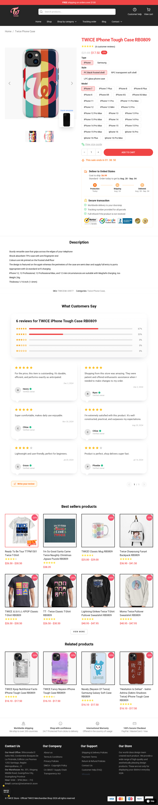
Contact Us (87, 765)
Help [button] (152, 801)
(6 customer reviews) (105, 46)
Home (8, 31)
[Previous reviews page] (129, 484)
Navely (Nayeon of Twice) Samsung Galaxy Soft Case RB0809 (96, 693)
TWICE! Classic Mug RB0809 (97, 551)
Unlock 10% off (6, 791)
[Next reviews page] (144, 484)
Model (84, 83)
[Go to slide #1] (32, 136)
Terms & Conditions (53, 757)
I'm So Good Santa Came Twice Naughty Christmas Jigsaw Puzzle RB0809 (57, 555)
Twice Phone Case (25, 31)
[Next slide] (72, 83)
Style (83, 67)
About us (48, 752)
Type (83, 57)
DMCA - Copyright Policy (55, 765)
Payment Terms (89, 757)
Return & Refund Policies (93, 761)
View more (79, 632)
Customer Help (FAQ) (92, 770)
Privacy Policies (51, 761)
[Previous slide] (9, 83)
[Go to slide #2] (48, 136)
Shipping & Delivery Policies (95, 752)
